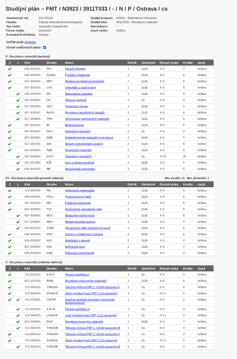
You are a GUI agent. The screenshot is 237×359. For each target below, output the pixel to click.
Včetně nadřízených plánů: (23, 47)
